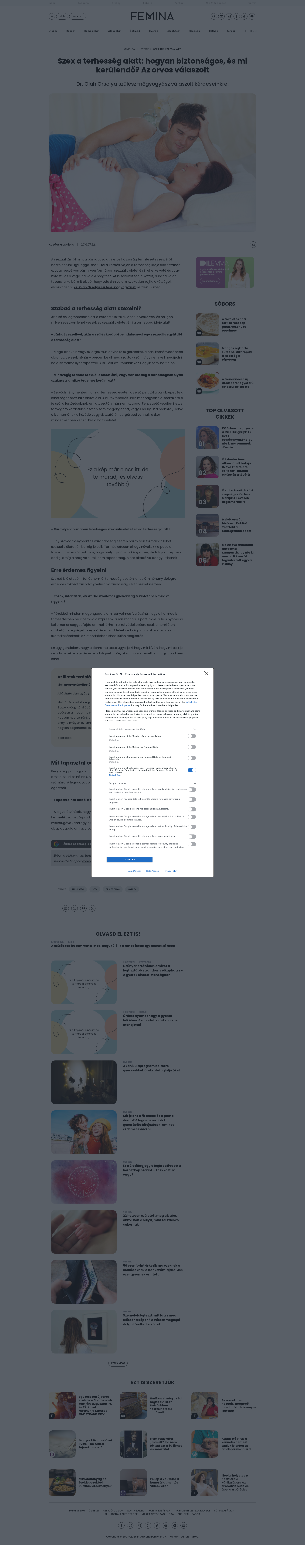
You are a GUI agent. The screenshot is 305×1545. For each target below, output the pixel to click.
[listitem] (152, 729)
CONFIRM (130, 859)
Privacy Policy (170, 871)
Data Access (152, 871)
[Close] (207, 674)
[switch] (192, 736)
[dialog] (152, 772)
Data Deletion (134, 871)
